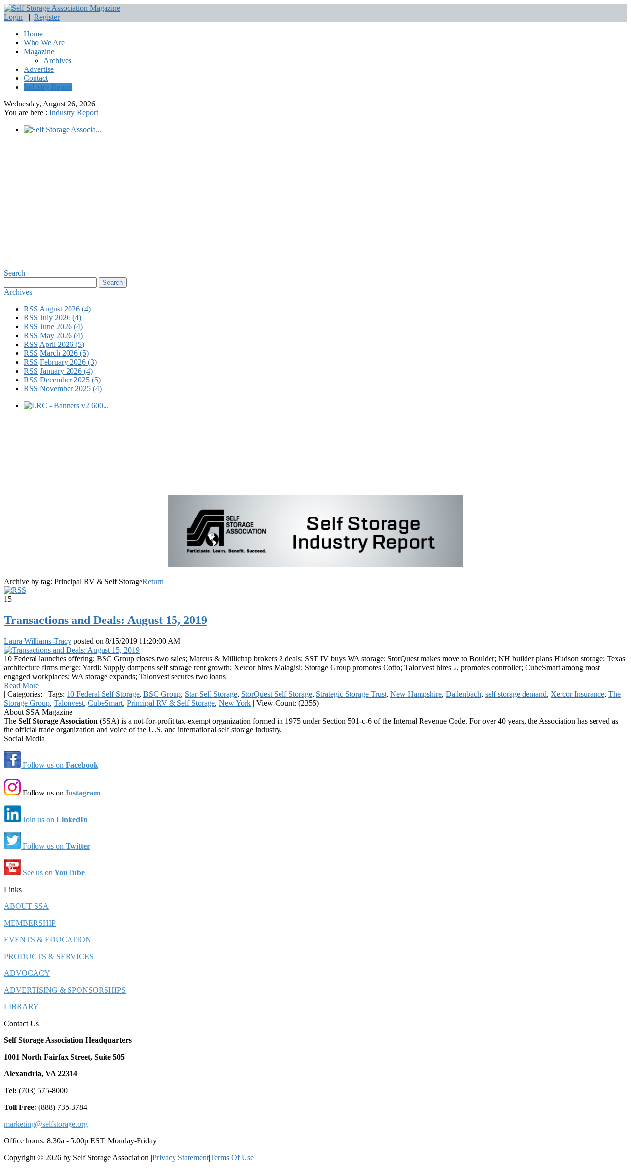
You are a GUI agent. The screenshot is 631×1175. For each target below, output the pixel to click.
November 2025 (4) (71, 388)
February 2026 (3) (68, 362)
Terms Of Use (232, 1157)
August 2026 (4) (65, 309)
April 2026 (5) (61, 344)
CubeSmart (105, 703)
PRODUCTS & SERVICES (49, 956)
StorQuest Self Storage (276, 694)
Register (47, 17)
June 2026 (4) (61, 326)
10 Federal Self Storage (103, 694)
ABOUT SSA (26, 906)
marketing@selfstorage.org (46, 1124)
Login (13, 17)
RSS (31, 309)
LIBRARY (21, 1006)
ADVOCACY (27, 973)
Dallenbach (463, 694)
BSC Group (162, 694)
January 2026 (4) (66, 371)
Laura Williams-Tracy (37, 641)
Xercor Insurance (577, 694)
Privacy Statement (180, 1157)
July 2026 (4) (60, 317)
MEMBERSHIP (30, 923)
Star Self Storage (211, 694)
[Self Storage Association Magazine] (62, 8)
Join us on (54, 819)
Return (153, 581)
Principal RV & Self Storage (171, 703)
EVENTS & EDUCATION (47, 939)
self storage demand (516, 694)
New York (235, 703)
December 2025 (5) (70, 380)
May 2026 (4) (61, 335)
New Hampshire (416, 694)
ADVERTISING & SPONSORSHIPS (65, 990)
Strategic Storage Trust (351, 694)
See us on (53, 872)
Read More (21, 685)
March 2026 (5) (64, 353)
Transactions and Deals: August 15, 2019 (105, 620)
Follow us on (59, 765)
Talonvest (69, 703)
